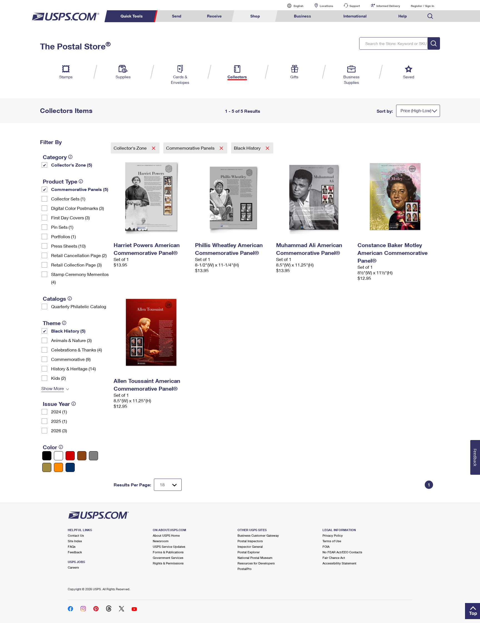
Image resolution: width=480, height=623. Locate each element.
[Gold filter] (46, 467)
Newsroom (161, 541)
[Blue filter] (70, 467)
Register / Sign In (422, 5)
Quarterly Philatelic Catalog (78, 306)
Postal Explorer (249, 552)
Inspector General (250, 546)
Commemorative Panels (191, 147)
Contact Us (76, 535)
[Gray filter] (93, 455)
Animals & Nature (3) (71, 340)
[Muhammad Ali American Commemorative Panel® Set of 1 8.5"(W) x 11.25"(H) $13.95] (314, 196)
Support (354, 5)
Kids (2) (58, 378)
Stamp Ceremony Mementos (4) (80, 278)
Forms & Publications (168, 552)
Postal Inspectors (250, 541)
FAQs (72, 546)
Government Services (168, 557)
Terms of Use (331, 541)
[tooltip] (70, 157)
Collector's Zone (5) (71, 164)
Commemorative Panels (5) (79, 189)
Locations (326, 5)
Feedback (75, 552)
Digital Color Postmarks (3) (77, 208)
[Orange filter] (58, 467)
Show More (52, 388)
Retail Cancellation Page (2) (79, 255)
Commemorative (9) (71, 359)
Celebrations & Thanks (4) (76, 349)
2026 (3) (59, 430)
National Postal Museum (255, 557)
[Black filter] (46, 455)
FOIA (325, 546)
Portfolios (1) (63, 236)
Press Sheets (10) (68, 245)
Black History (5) (68, 330)
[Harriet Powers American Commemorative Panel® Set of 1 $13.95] (151, 196)
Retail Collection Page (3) (76, 264)
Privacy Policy (332, 535)
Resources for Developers (256, 563)
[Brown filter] (81, 455)
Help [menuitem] (402, 16)
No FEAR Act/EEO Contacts (342, 552)
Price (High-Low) (416, 110)
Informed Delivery (388, 5)
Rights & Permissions (168, 563)
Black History (248, 147)
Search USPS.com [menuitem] (430, 16)
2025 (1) (59, 421)
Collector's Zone (131, 147)
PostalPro (245, 569)
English (292, 5)
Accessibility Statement (339, 563)
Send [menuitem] (176, 16)
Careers (73, 567)
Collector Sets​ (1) (68, 198)
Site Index (75, 541)
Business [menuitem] (302, 16)
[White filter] (58, 455)
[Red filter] (70, 455)
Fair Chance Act (333, 557)
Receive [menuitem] (214, 16)
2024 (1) (59, 411)
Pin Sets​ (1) (62, 227)
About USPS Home (166, 535)
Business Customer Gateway (258, 535)
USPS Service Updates (169, 546)
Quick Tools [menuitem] (132, 16)
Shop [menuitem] (255, 16)
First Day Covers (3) (70, 217)
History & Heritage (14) (73, 368)
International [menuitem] (355, 16)
